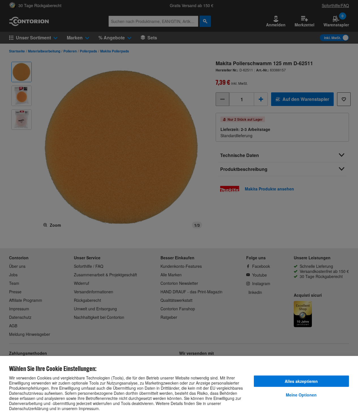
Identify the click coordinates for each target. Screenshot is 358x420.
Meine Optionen (301, 395)
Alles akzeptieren (301, 381)
